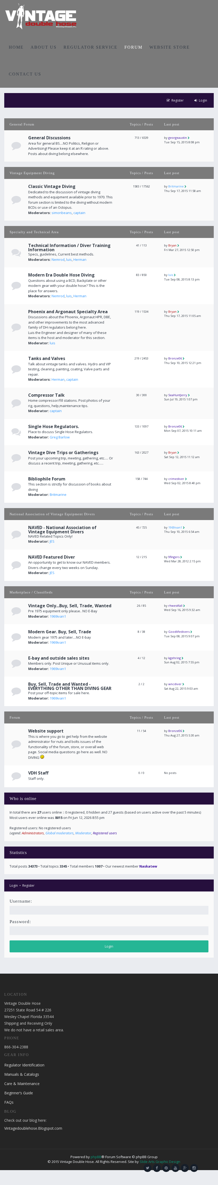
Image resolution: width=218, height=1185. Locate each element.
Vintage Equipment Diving (32, 173)
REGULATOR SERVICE (91, 47)
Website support (46, 731)
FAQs (9, 1102)
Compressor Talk (46, 395)
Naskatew (148, 866)
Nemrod (58, 259)
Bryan (172, 245)
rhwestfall (175, 606)
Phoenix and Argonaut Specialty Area (68, 311)
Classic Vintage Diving (52, 186)
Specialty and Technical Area (34, 232)
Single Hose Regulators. (53, 426)
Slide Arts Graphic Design (160, 1161)
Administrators (33, 833)
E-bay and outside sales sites (58, 658)
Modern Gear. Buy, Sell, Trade (59, 632)
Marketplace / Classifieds (31, 592)
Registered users (105, 833)
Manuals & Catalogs (21, 1074)
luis (69, 259)
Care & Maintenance (22, 1083)
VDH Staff (38, 773)
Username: (21, 901)
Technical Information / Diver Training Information (69, 247)
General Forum (22, 124)
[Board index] (40, 16)
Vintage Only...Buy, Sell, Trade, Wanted (69, 606)
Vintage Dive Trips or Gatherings (63, 452)
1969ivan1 (175, 527)
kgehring (174, 658)
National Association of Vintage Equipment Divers (52, 514)
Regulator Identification (24, 1064)
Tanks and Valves (46, 358)
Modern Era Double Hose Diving (61, 275)
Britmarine (176, 186)
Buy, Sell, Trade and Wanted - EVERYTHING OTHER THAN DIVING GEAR (69, 686)
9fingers (173, 557)
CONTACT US (25, 74)
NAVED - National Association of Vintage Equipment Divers (62, 529)
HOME (16, 47)
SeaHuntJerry (177, 395)
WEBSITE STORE (169, 47)
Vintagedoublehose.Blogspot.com (33, 1128)
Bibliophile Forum (46, 479)
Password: (20, 921)
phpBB (96, 1156)
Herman (79, 259)
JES (52, 541)
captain (79, 212)
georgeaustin (177, 138)
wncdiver (175, 684)
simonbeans (62, 212)
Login (14, 885)
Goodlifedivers (179, 632)
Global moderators (59, 833)
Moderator (83, 833)
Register (28, 885)
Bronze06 (175, 358)
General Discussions (49, 138)
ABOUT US (44, 47)
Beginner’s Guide (18, 1092)
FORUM (133, 47)
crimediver (176, 479)
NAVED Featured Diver (51, 557)
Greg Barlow (60, 437)
